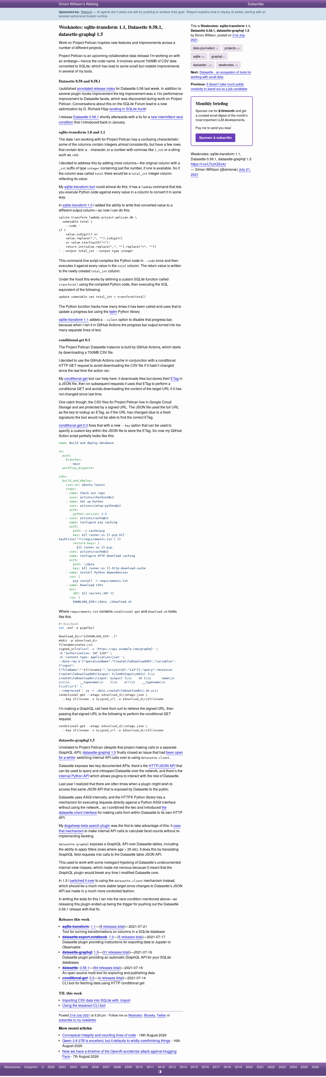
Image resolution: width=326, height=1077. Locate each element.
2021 (260, 1067)
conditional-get (76, 378)
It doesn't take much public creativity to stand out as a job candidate (219, 86)
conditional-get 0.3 (73, 425)
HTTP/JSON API (162, 765)
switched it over (82, 880)
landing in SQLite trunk (127, 108)
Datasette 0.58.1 (86, 116)
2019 (238, 1067)
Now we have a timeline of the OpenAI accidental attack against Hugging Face (119, 1054)
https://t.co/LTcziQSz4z (208, 164)
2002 (51, 1067)
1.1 (93, 926)
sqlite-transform (75, 926)
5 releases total (130, 936)
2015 (194, 1067)
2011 (150, 1067)
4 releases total (111, 977)
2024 (293, 1067)
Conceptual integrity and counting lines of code (99, 1035)
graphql (218, 56)
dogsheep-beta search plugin (87, 825)
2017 (216, 1067)
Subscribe (256, 3)
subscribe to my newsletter (77, 1019)
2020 (249, 1067)
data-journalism (205, 47)
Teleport (86, 12)
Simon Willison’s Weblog (78, 3)
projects (232, 47)
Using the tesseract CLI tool (84, 1005)
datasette (70, 967)
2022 (271, 1067)
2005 (84, 1067)
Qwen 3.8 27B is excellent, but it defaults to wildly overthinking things (116, 1040)
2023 (282, 1067)
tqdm (113, 311)
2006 (95, 1067)
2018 (227, 1067)
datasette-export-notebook (84, 936)
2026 (315, 1067)
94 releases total (107, 967)
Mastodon (135, 1015)
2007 (106, 1067)
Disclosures (12, 1067)
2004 (73, 1067)
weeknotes (228, 64)
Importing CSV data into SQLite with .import (96, 1000)
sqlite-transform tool (79, 186)
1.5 (96, 952)
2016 (205, 1067)
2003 (62, 1067)
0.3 (91, 977)
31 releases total (116, 952)
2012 (161, 1067)
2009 (128, 1067)
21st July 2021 (80, 1015)
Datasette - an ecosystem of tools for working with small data (221, 74)
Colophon (31, 1067)
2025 (304, 1067)
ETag (175, 378)
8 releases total (112, 926)
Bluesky (149, 1015)
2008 (117, 1067)
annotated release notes (96, 88)
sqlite (199, 56)
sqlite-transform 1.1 (74, 319)
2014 (183, 1067)
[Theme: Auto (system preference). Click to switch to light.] (160, 1072)
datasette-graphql (77, 952)
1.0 (111, 936)
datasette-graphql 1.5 (99, 752)
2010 (139, 1067)
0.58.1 (84, 967)
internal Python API (74, 775)
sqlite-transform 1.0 (77, 205)
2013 (172, 1067)
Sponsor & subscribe (215, 137)
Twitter (161, 1015)
